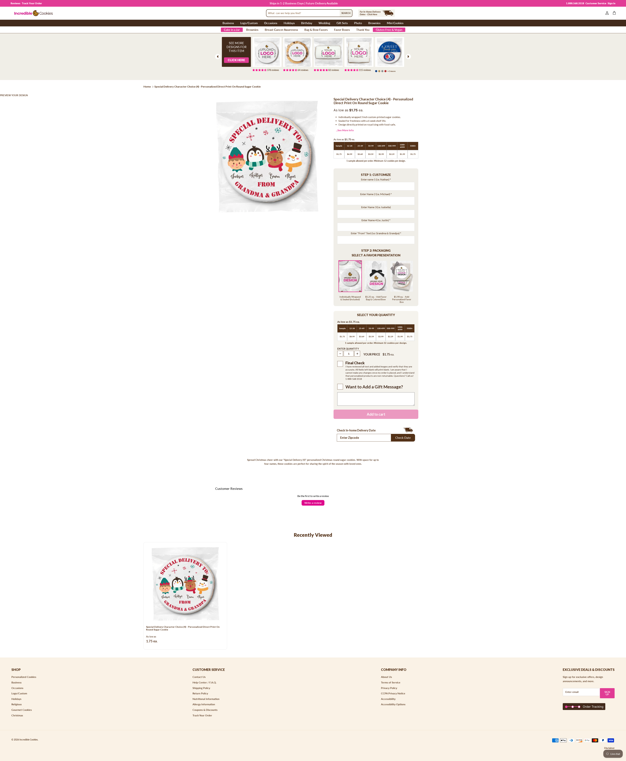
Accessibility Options (393, 704)
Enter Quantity (348, 348)
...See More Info (345, 130)
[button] (376, 175)
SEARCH (345, 13)
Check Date (403, 437)
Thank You (362, 29)
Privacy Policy (389, 687)
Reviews (15, 3)
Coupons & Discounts (205, 709)
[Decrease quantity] (340, 353)
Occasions (270, 23)
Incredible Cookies (29, 739)
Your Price (371, 354)
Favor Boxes (342, 29)
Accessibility (388, 698)
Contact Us (199, 676)
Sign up (607, 693)
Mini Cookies (395, 23)
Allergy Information (204, 704)
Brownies (374, 23)
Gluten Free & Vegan (389, 29)
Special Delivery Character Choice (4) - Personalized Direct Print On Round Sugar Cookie (207, 86)
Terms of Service (390, 682)
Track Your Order (32, 3)
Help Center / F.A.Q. (204, 682)
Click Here (236, 60)
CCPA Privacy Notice (393, 693)
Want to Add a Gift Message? (374, 386)
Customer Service (595, 3)
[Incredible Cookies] (33, 13)
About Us (386, 676)
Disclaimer (609, 748)
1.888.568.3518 (575, 3)
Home (147, 86)
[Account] (606, 13)
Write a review (313, 502)
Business (228, 23)
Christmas (17, 715)
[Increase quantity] (357, 353)
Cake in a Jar (232, 29)
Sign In (611, 3)
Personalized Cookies (23, 676)
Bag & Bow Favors (316, 29)
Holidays (289, 23)
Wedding (324, 23)
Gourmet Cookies (21, 709)
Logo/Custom (249, 23)
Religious (16, 704)
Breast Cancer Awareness (281, 29)
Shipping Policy (201, 687)
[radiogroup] (376, 281)
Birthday (306, 23)
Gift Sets (342, 23)
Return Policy (200, 693)
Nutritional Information (206, 698)
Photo (358, 23)
